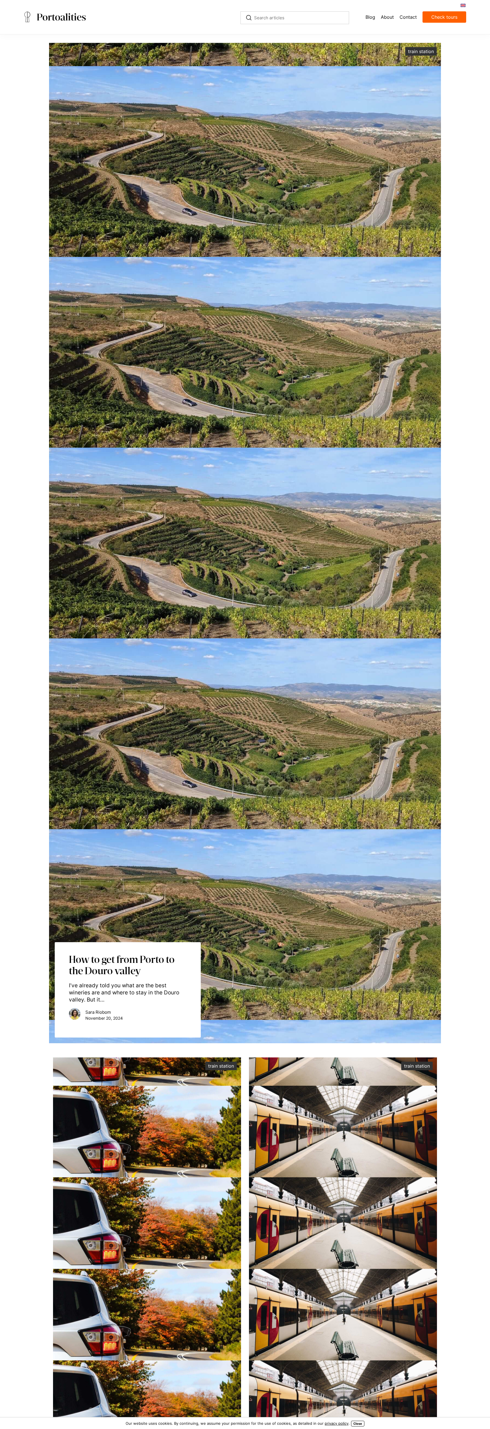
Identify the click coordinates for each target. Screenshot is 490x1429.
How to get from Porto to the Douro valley (122, 965)
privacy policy (337, 1423)
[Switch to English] (463, 5)
